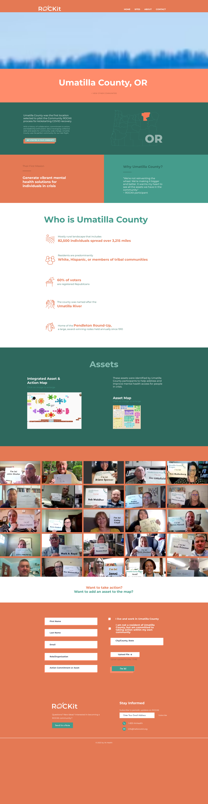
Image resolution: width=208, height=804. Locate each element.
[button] (125, 654)
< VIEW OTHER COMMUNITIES (104, 93)
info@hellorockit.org (137, 729)
